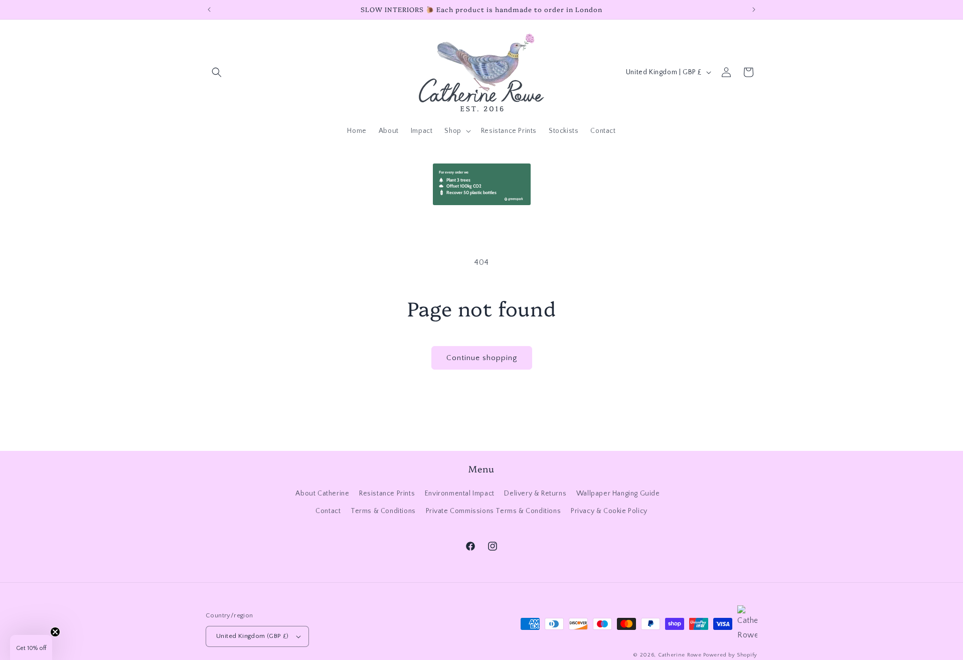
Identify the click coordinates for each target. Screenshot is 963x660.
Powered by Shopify (730, 655)
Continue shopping (481, 358)
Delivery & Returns (535, 493)
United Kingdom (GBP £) (252, 635)
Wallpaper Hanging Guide (618, 493)
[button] (217, 72)
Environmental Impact (460, 493)
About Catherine (322, 493)
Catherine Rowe (680, 655)
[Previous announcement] (209, 9)
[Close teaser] (55, 632)
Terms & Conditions (383, 511)
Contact (328, 511)
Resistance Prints (387, 493)
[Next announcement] (754, 9)
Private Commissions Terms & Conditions (493, 511)
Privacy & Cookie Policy (609, 511)
